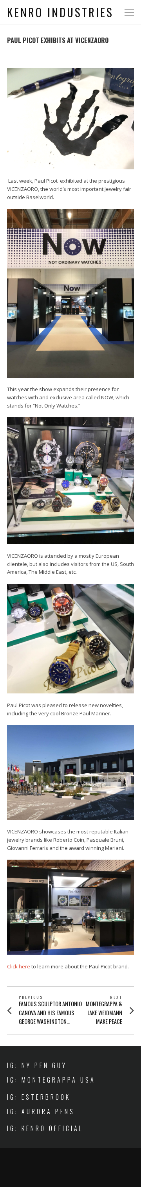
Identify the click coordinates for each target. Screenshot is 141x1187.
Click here (18, 966)
